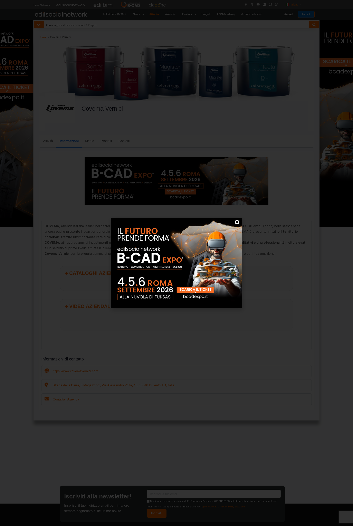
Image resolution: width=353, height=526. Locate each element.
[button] (237, 222)
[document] (176, 263)
